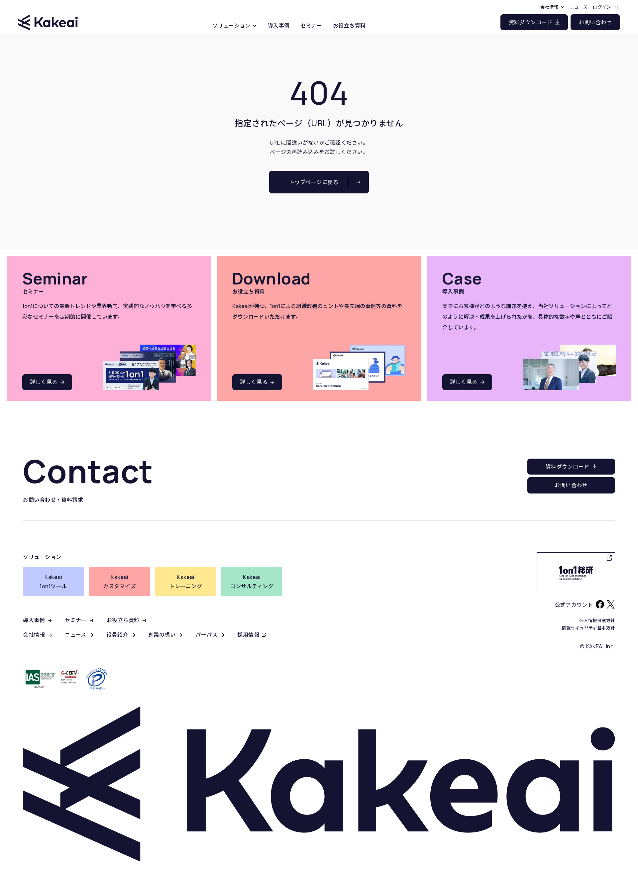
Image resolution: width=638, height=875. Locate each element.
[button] (235, 25)
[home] (48, 16)
